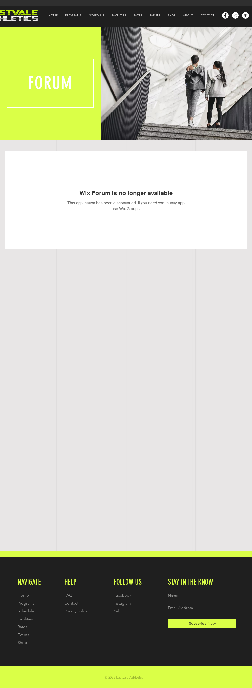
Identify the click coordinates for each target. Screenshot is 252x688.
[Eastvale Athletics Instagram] (235, 15)
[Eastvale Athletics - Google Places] (245, 15)
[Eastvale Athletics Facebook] (225, 15)
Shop (22, 642)
